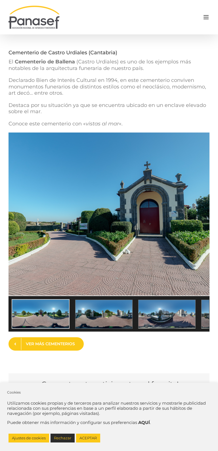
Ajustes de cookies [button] (29, 438)
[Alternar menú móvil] (206, 17)
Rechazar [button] (62, 438)
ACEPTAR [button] (88, 438)
